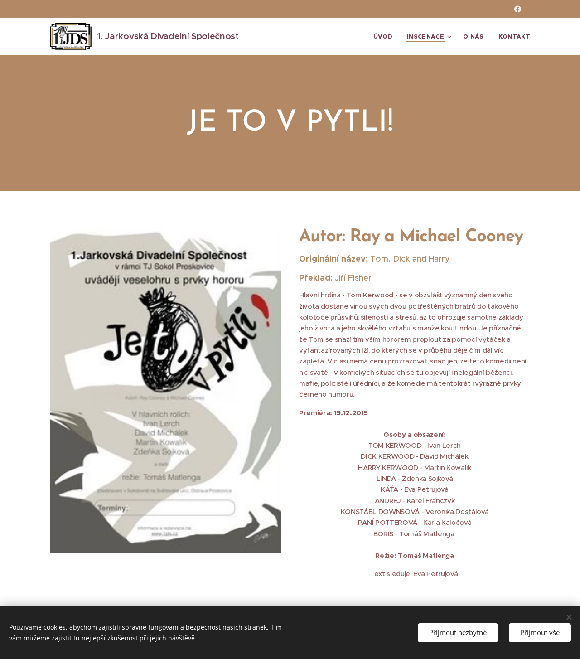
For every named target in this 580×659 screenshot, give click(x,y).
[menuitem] (385, 36)
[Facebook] (517, 9)
